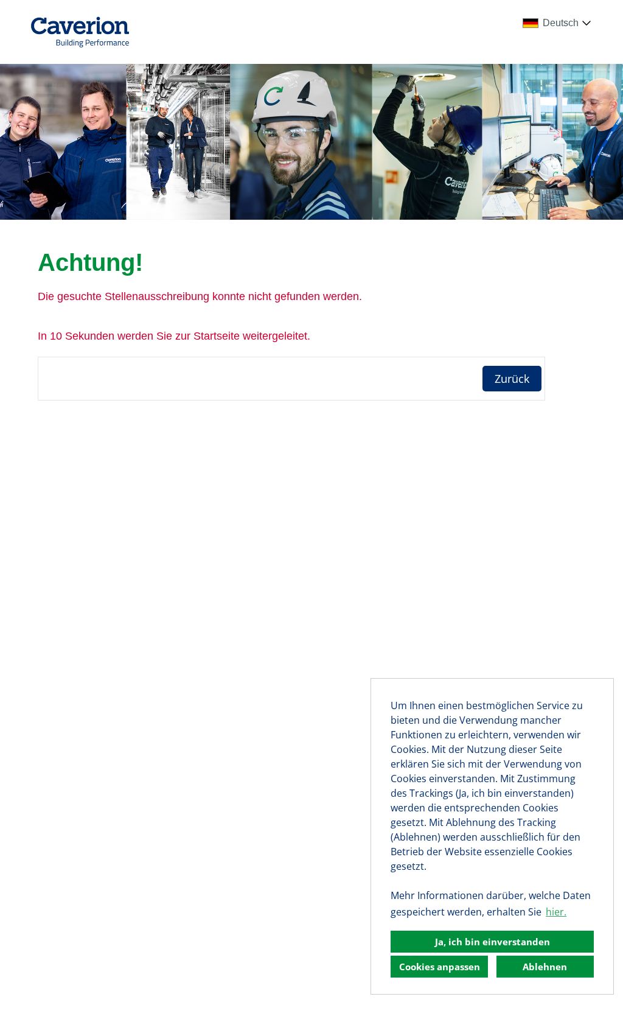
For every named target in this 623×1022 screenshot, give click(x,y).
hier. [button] (556, 912)
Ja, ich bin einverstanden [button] (492, 942)
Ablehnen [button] (545, 967)
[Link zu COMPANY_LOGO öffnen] (79, 32)
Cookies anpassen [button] (439, 967)
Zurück (512, 378)
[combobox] (559, 23)
